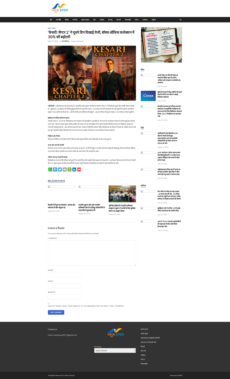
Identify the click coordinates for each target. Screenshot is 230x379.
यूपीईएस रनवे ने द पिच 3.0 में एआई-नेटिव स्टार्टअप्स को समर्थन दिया (169, 209)
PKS (180, 375)
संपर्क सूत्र (144, 333)
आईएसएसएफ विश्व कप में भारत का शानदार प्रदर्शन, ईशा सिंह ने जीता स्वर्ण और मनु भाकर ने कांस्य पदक (169, 171)
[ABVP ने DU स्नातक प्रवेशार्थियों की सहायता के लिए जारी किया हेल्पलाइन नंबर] (148, 221)
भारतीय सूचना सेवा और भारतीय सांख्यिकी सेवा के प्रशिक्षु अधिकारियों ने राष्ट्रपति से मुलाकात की (91, 207)
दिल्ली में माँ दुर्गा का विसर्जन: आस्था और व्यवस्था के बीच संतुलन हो (61, 206)
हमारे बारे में (144, 329)
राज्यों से (74, 20)
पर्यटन (136, 20)
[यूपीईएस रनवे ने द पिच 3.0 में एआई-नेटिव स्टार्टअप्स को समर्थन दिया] (148, 208)
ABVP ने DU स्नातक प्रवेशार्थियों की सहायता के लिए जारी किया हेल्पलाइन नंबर (169, 223)
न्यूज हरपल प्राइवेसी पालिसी (150, 338)
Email (51, 281)
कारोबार (102, 20)
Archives (97, 347)
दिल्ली (66, 20)
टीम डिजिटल (65, 41)
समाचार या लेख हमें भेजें (148, 342)
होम (51, 20)
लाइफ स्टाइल (85, 20)
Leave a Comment (77, 41)
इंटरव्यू (110, 20)
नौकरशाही (128, 20)
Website (51, 292)
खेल (94, 20)
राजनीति (58, 20)
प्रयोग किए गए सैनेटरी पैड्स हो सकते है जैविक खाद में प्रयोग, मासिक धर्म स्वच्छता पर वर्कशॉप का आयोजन (169, 79)
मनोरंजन (145, 20)
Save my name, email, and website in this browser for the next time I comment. (86, 306)
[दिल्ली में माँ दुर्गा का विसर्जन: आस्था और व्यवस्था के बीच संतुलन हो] (61, 187)
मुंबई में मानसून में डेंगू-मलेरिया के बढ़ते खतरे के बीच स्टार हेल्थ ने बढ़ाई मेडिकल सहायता (170, 94)
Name (51, 270)
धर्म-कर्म (118, 20)
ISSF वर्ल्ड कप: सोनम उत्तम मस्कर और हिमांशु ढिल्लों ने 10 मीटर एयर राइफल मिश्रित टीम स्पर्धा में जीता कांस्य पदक (169, 156)
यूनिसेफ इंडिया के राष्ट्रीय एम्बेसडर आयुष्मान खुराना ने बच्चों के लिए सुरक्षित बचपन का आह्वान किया (122, 208)
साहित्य (154, 20)
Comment (53, 238)
